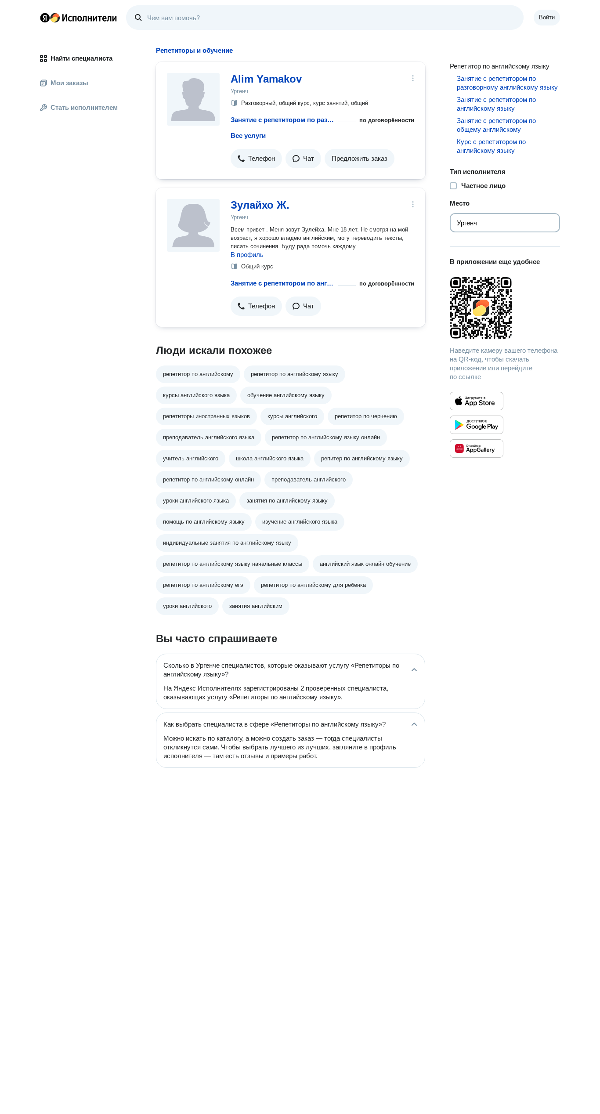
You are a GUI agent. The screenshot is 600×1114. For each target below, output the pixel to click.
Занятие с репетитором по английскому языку (283, 283)
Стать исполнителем (84, 107)
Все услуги (248, 135)
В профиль (247, 254)
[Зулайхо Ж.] (193, 225)
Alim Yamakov (266, 79)
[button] (256, 158)
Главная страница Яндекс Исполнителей (78, 17)
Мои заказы (69, 83)
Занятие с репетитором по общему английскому (496, 125)
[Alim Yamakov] (193, 99)
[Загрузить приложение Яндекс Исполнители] (505, 308)
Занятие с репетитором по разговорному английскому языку (283, 119)
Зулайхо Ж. (260, 205)
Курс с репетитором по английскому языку (491, 146)
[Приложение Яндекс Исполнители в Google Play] (476, 425)
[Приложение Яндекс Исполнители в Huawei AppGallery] (476, 448)
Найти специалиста (81, 58)
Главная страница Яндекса (45, 17)
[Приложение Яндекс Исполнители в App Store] (476, 401)
